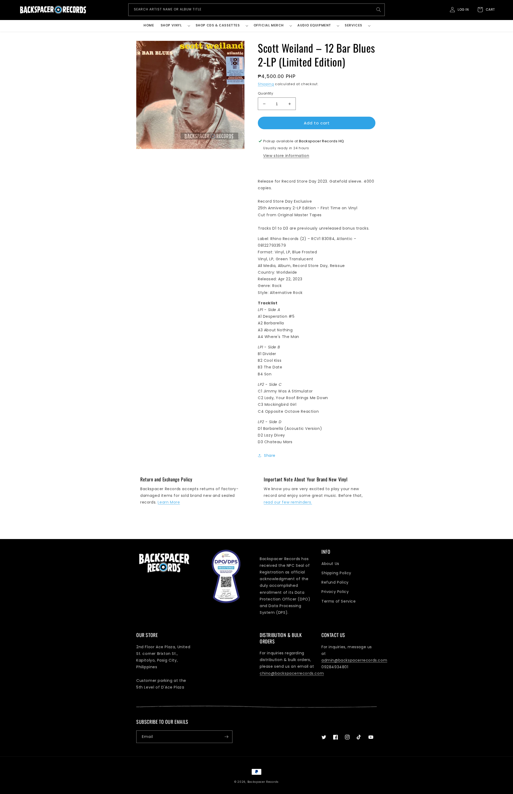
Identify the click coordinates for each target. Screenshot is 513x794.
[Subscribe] (226, 736)
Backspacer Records (263, 782)
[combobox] (256, 10)
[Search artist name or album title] (378, 9)
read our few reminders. (288, 502)
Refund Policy (335, 582)
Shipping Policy (336, 573)
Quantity (265, 93)
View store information (286, 155)
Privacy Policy (335, 591)
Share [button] (269, 455)
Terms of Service (338, 601)
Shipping (266, 84)
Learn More (169, 502)
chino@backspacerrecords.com (292, 673)
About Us (330, 563)
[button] (174, 25)
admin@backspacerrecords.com (354, 660)
